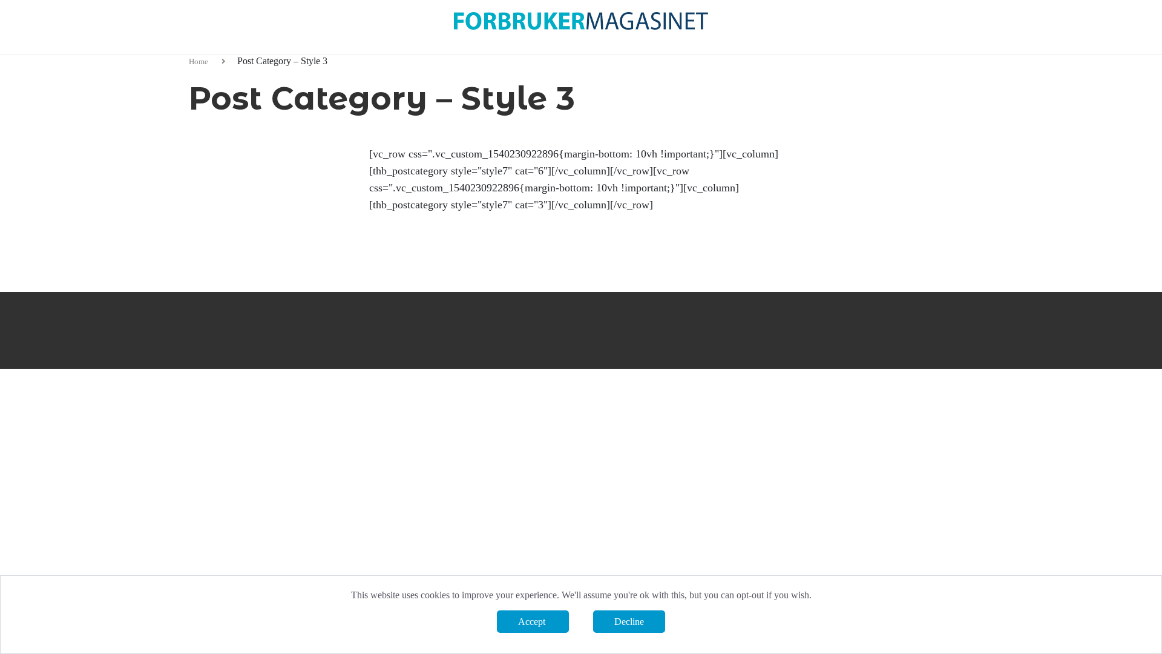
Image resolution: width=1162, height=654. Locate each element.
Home (199, 61)
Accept (533, 621)
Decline (629, 621)
